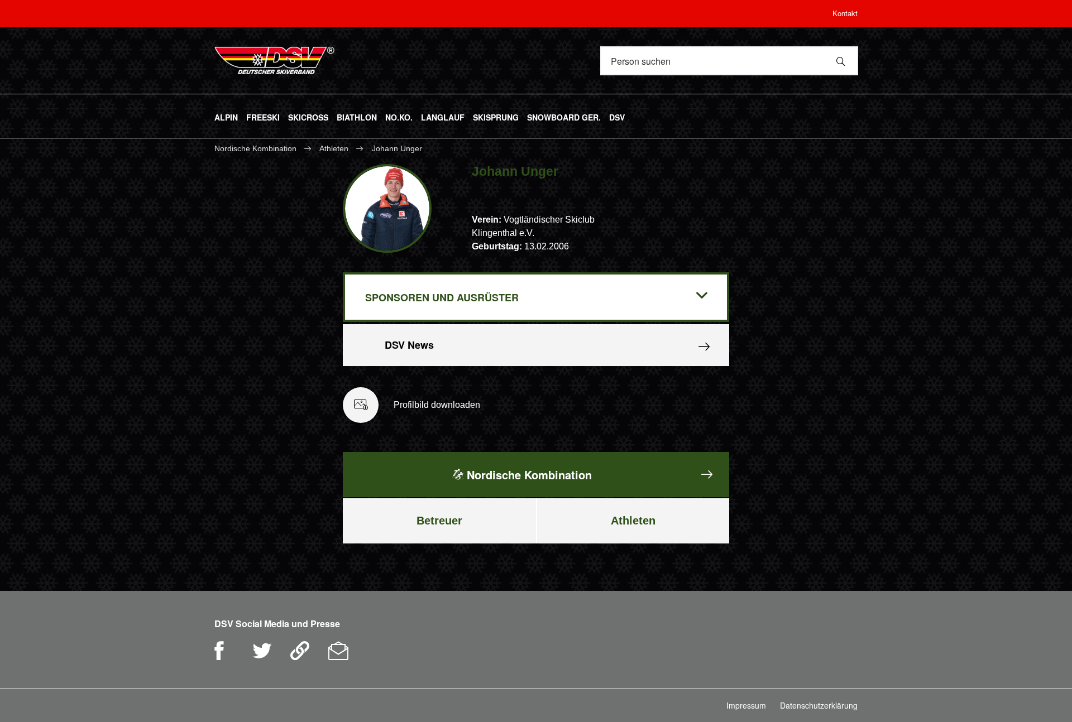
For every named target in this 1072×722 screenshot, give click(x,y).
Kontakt (845, 13)
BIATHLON (357, 115)
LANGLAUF (443, 115)
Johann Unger (397, 148)
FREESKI (263, 115)
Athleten (333, 148)
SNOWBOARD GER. (564, 115)
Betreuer (439, 520)
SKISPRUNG (496, 115)
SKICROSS (308, 115)
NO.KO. (399, 115)
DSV (617, 115)
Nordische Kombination (256, 148)
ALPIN (226, 115)
